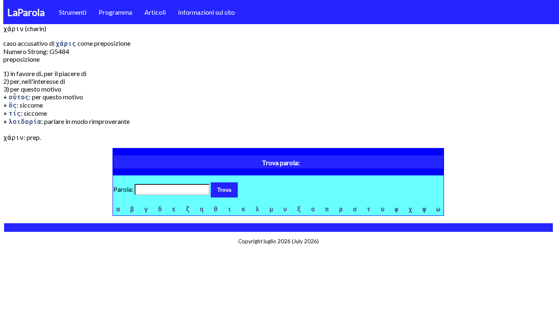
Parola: (124, 189)
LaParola (26, 12)
